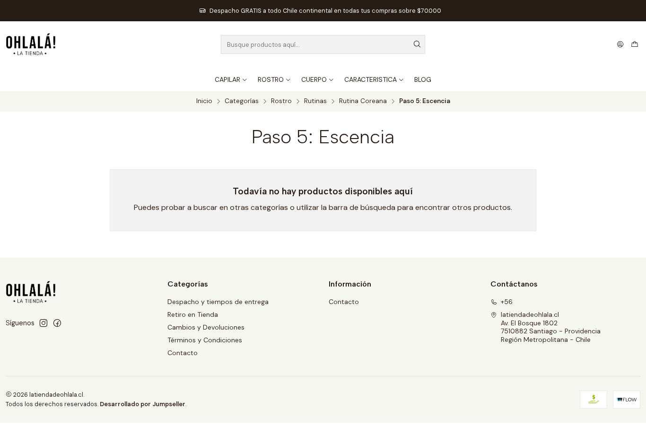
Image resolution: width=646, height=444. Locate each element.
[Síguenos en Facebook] (57, 323)
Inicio (204, 101)
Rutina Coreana (363, 101)
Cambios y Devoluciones (205, 327)
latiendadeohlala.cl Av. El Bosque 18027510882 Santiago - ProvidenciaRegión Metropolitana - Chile (551, 327)
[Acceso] (620, 44)
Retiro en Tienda (192, 314)
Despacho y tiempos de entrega (218, 301)
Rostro (281, 101)
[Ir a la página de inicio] (31, 44)
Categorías (242, 101)
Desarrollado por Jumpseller (142, 404)
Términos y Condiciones (204, 340)
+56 (507, 301)
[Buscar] (417, 44)
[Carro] (634, 44)
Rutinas (315, 101)
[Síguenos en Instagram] (43, 323)
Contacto (182, 352)
